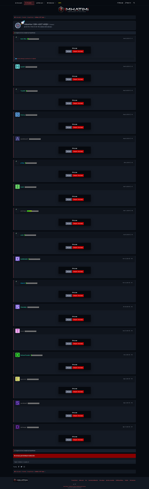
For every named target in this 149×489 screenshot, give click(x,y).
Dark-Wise (27, 26)
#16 (132, 402)
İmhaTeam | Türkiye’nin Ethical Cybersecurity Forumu (74, 486)
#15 (132, 378)
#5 (132, 138)
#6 (132, 162)
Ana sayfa (19, 3)
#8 (132, 210)
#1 (132, 38)
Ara (86, 480)
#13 (132, 330)
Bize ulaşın (101, 480)
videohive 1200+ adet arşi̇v (46, 26)
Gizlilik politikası (119, 480)
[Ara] (134, 3)
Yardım (126, 480)
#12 (132, 306)
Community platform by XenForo (74, 487)
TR (75, 484)
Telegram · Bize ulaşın (78, 51)
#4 (132, 114)
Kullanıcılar (51, 3)
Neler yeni (40, 3)
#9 (132, 234)
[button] (33, 3)
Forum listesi (74, 480)
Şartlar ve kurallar (110, 480)
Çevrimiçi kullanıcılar (93, 480)
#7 (132, 186)
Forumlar (29, 3)
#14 (132, 354)
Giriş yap (69, 51)
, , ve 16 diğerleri (26, 58)
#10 (132, 258)
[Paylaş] (130, 38)
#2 (132, 66)
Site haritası (132, 480)
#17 (132, 426)
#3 (132, 90)
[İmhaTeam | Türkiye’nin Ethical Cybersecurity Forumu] (20, 480)
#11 (132, 282)
